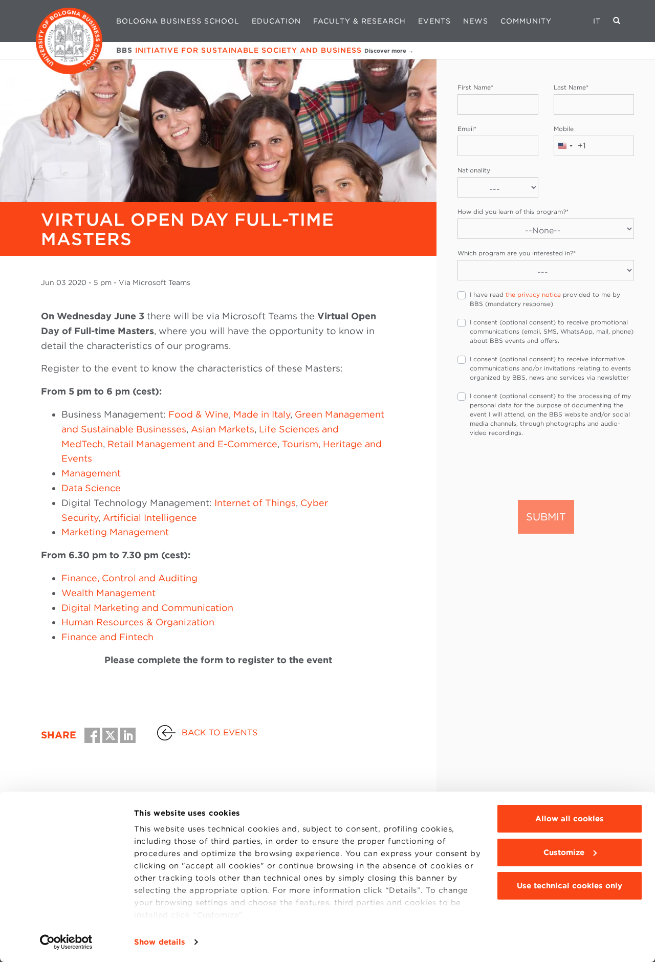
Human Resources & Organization (137, 622)
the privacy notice (533, 294)
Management (91, 473)
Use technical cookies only (569, 885)
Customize (563, 852)
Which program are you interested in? (516, 253)
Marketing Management (115, 532)
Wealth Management (108, 592)
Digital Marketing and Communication (147, 607)
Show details (159, 942)
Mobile (564, 129)
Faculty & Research (359, 21)
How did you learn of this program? (513, 211)
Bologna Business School (177, 21)
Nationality (473, 170)
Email (466, 129)
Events (434, 21)
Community (526, 21)
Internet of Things (255, 502)
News (475, 21)
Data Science (91, 488)
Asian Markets (222, 429)
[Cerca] (617, 21)
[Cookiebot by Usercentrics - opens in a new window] (66, 942)
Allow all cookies (569, 818)
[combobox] (570, 146)
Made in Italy (261, 414)
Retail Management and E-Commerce (192, 444)
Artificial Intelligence (150, 517)
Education (276, 21)
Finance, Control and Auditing (129, 578)
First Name (475, 87)
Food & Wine (198, 414)
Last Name (571, 87)
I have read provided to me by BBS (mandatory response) (545, 299)
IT (597, 21)
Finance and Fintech (107, 636)
